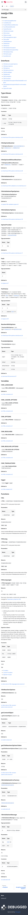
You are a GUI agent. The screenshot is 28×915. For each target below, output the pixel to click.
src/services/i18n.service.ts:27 (8, 376)
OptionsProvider (7, 88)
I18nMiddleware (7, 41)
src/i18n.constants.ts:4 (7, 457)
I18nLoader (6, 39)
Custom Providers (8, 672)
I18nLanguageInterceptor (10, 37)
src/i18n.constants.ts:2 (7, 474)
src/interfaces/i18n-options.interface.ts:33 (12, 154)
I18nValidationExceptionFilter (10, 50)
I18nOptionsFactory (8, 70)
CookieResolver (7, 23)
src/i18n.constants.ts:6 (7, 411)
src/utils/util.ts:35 (5, 809)
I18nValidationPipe (8, 52)
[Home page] (2, 6)
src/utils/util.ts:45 (5, 879)
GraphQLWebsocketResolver (10, 25)
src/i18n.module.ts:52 (6, 489)
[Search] (25, 2)
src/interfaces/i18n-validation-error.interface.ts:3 (13, 186)
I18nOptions (6, 68)
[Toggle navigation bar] (2, 2)
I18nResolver (6, 74)
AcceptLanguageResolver (9, 20)
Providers (5, 670)
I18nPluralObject (7, 72)
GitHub (3, 898)
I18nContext (6, 33)
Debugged (17, 912)
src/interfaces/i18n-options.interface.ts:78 (12, 219)
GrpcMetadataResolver (9, 27)
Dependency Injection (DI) (14, 599)
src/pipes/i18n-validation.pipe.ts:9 (9, 204)
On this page (5, 9)
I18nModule (6, 43)
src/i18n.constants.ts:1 (7, 426)
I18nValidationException (9, 47)
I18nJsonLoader (7, 35)
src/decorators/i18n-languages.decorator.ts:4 (12, 684)
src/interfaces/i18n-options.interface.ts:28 (12, 171)
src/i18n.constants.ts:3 (7, 394)
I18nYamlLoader (7, 54)
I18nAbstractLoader (8, 31)
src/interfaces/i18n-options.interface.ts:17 (12, 253)
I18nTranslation (7, 76)
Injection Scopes (7, 674)
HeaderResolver (7, 29)
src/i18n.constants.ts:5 (7, 441)
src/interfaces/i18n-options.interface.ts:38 (12, 137)
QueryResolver (7, 56)
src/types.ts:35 (5, 319)
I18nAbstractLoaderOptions (10, 64)
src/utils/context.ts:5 (6, 740)
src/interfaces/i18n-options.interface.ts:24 (12, 335)
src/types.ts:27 (5, 283)
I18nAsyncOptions (8, 66)
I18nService (6, 45)
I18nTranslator (7, 78)
